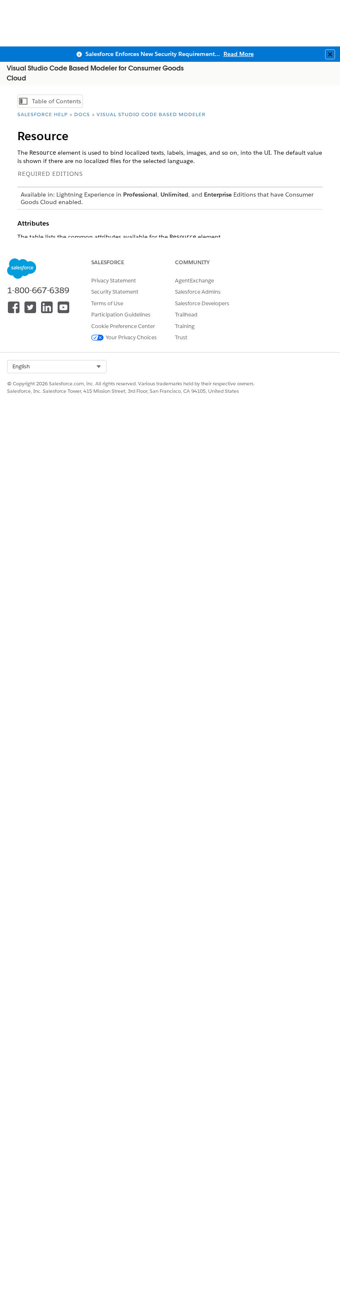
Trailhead (186, 314)
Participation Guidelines (121, 314)
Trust (181, 337)
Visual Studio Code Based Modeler (151, 114)
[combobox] (57, 366)
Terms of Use (107, 303)
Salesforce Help (42, 114)
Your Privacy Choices (131, 337)
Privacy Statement (113, 280)
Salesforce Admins (198, 291)
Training (184, 326)
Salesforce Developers (202, 303)
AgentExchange (194, 280)
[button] (57, 366)
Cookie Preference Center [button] (123, 326)
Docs (82, 114)
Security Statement (114, 291)
